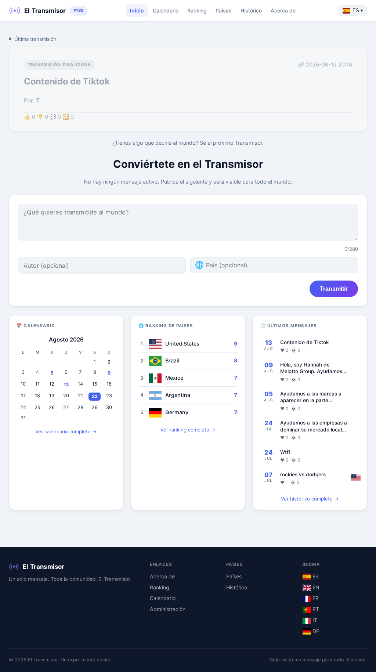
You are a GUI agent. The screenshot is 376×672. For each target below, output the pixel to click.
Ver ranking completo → (188, 430)
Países (224, 10)
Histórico (251, 10)
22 (95, 396)
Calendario (165, 10)
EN (315, 587)
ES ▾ (357, 10)
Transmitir (334, 288)
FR (315, 598)
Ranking (197, 10)
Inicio (137, 10)
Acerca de (283, 10)
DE (315, 631)
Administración (167, 609)
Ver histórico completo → (310, 499)
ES (315, 576)
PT (315, 609)
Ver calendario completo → (66, 431)
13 (66, 384)
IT (314, 620)
